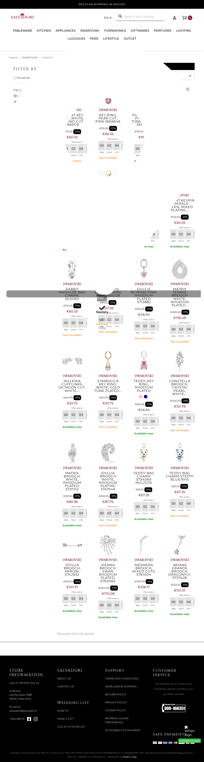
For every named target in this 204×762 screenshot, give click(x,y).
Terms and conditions (122, 678)
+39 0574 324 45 (29, 682)
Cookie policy (115, 710)
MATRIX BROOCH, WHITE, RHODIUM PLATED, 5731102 (72, 481)
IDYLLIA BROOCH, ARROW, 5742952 (72, 570)
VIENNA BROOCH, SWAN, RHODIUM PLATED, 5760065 (108, 573)
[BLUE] (145, 396)
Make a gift (65, 718)
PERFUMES (162, 30)
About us (64, 678)
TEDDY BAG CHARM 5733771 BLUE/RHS (180, 476)
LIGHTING (183, 30)
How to (63, 710)
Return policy (115, 694)
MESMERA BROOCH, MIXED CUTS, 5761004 (144, 570)
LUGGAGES (76, 38)
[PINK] (140, 396)
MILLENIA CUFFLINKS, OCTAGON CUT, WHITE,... (72, 386)
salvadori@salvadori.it (23, 710)
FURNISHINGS (115, 30)
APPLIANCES (66, 30)
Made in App (130, 756)
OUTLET (130, 38)
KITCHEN (44, 30)
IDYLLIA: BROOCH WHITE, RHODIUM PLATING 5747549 (108, 481)
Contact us (65, 686)
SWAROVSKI (89, 30)
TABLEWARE (22, 30)
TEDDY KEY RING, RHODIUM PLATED (144, 386)
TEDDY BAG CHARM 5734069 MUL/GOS (143, 478)
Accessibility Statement (123, 730)
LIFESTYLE (111, 38)
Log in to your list (71, 726)
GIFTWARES (140, 30)
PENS (94, 38)
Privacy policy (116, 702)
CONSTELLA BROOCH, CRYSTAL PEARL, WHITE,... (179, 387)
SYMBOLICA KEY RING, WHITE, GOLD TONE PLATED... (108, 386)
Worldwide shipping (121, 686)
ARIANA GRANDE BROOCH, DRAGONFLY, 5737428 (179, 571)
